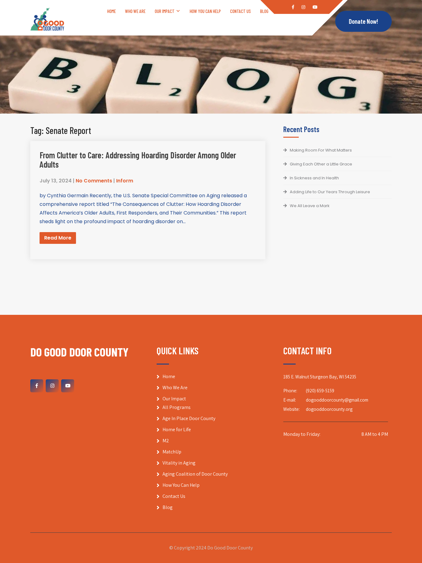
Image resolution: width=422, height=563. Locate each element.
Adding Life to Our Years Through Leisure (330, 192)
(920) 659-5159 (320, 391)
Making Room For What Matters (321, 150)
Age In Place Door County (188, 418)
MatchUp (171, 451)
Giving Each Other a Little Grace (321, 164)
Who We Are (135, 11)
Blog (264, 11)
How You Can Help (205, 11)
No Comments (94, 180)
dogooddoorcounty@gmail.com (337, 400)
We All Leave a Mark (310, 206)
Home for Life (176, 429)
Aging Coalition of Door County (195, 474)
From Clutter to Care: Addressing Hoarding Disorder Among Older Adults (138, 159)
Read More (57, 237)
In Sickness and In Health (314, 178)
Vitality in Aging (179, 463)
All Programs (176, 407)
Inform (124, 180)
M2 (165, 440)
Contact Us (240, 11)
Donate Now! (363, 21)
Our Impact (165, 11)
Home (111, 11)
